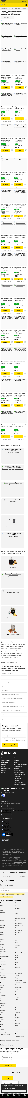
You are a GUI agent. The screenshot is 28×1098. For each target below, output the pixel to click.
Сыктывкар (18, 991)
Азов (1, 905)
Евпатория (3, 975)
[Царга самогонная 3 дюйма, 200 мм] (20, 99)
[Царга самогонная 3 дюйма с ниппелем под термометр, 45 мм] (7, 99)
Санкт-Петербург (10, 894)
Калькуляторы (17, 778)
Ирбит (1, 987)
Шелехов (23, 1)
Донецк (2, 969)
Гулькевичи (3, 964)
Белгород (2, 925)
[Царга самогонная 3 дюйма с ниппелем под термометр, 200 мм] (20, 227)
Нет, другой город (10, 1083)
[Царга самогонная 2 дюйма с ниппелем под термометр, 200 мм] (20, 259)
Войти (25, 1097)
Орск (16, 947)
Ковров (2, 1019)
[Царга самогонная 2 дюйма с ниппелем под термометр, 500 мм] (7, 227)
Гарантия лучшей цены (20, 774)
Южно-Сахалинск (19, 1036)
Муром (16, 913)
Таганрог (17, 997)
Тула (16, 1004)
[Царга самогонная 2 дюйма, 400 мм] (20, 164)
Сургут (16, 989)
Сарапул (17, 975)
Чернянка (17, 1023)
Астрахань (3, 915)
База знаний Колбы (19, 782)
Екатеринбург (3, 977)
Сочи (16, 985)
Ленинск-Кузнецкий (5, 1034)
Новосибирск (18, 930)
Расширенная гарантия (20, 784)
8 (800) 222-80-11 (13, 789)
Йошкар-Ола (3, 995)
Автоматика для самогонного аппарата (12, 677)
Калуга (2, 1005)
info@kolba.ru (4, 801)
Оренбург (3, 896)
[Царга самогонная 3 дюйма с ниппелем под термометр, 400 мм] (7, 259)
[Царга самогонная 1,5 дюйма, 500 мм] (7, 290)
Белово (2, 929)
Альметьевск (3, 908)
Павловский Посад (19, 953)
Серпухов (17, 978)
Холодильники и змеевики (8, 702)
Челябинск (9, 896)
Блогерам (16, 780)
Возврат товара (18, 770)
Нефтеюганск (18, 923)
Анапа (1, 910)
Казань (2, 1001)
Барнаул (2, 920)
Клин (1, 1017)
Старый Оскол (18, 987)
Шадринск (17, 1031)
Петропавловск (19, 960)
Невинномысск (19, 921)
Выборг (2, 954)
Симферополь (18, 980)
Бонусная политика (19, 772)
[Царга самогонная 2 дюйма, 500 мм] (7, 164)
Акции (15, 762)
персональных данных (20, 862)
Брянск (2, 934)
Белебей (2, 927)
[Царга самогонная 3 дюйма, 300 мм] (20, 417)
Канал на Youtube (8, 815)
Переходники (5, 690)
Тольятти (17, 1002)
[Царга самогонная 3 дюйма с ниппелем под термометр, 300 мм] (7, 417)
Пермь (17, 894)
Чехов (16, 1025)
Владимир (2, 947)
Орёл (16, 942)
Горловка (2, 961)
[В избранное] (12, 87)
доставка (20, 766)
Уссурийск (17, 1012)
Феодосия (17, 1017)
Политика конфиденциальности (9, 808)
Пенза (16, 955)
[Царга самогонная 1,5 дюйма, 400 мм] (20, 385)
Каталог (8, 1097)
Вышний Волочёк (4, 956)
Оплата (16, 766)
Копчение (3, 770)
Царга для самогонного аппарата (10, 694)
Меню (3, 1)
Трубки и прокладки (7, 714)
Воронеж (2, 949)
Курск (1, 1024)
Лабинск (2, 1029)
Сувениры (3, 772)
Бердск (2, 932)
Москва (2, 894)
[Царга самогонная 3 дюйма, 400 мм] (20, 290)
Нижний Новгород (19, 925)
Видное (2, 944)
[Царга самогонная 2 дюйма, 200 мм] (7, 196)
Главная (3, 1097)
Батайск (2, 922)
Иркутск (2, 990)
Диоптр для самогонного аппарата (11, 710)
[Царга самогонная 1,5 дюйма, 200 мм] (7, 385)
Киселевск (2, 1015)
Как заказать (17, 776)
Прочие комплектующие (8, 719)
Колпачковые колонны (7, 673)
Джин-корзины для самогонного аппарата (13, 706)
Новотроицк (18, 932)
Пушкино (17, 962)
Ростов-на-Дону (19, 967)
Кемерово (2, 1010)
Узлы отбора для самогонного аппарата (12, 682)
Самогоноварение (5, 760)
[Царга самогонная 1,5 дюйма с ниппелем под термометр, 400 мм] (7, 322)
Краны (3, 686)
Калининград (3, 1003)
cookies (11, 1085)
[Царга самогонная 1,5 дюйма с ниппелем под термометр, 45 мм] (20, 130)
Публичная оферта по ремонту (8, 806)
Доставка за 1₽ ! (7, 90)
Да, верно (7, 1078)
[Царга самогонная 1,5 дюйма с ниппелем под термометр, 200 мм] (20, 322)
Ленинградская (4, 1032)
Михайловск (18, 908)
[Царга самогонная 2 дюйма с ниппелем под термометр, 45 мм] (7, 354)
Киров (1, 1012)
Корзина (19, 1097)
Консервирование (5, 768)
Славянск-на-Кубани (20, 982)
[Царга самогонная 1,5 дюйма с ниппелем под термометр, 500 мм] (20, 354)
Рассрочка (16, 768)
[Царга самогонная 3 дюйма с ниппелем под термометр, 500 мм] (20, 196)
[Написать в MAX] (3, 795)
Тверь (22, 894)
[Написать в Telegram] (1, 796)
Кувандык (2, 1022)
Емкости (3, 766)
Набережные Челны (20, 918)
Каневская (3, 1008)
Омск (16, 940)
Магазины (14, 1097)
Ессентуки (2, 979)
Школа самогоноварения (20, 764)
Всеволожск (3, 951)
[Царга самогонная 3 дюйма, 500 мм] (7, 130)
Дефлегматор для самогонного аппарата (12, 698)
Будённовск (3, 936)
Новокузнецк (18, 928)
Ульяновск (17, 1009)
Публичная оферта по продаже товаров (11, 803)
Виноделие (3, 764)
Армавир (2, 912)
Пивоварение (4, 762)
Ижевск (2, 985)
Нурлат (17, 935)
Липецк (17, 903)
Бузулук (2, 939)
